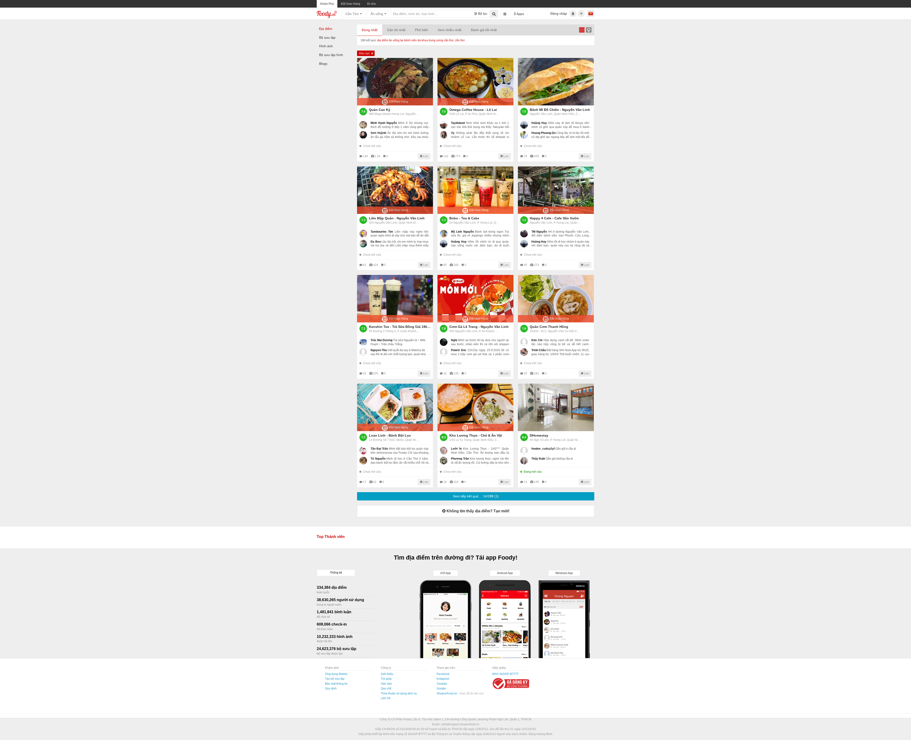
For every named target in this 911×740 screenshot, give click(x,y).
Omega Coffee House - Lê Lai (473, 110)
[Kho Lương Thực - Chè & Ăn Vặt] (475, 407)
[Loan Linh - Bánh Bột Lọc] (395, 407)
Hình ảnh (326, 46)
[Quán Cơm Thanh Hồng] (556, 298)
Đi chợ (371, 3)
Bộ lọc (482, 13)
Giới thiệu (387, 674)
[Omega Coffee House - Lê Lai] (475, 81)
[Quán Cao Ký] (395, 81)
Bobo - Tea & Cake (464, 218)
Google (441, 688)
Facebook (443, 674)
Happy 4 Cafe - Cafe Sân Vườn (554, 218)
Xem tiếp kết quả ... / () (476, 496)
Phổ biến (421, 30)
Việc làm (386, 683)
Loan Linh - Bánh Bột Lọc (390, 435)
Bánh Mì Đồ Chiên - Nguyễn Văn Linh (560, 110)
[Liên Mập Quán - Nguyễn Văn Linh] (395, 190)
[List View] (582, 30)
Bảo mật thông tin (336, 683)
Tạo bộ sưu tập (334, 678)
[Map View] (588, 30)
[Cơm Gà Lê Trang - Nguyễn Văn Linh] (475, 298)
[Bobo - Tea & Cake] (475, 190)
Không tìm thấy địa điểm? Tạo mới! (477, 511)
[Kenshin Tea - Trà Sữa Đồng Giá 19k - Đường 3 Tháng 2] (395, 298)
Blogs (323, 64)
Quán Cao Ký (379, 110)
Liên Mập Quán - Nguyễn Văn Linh (397, 218)
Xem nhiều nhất (449, 30)
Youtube (442, 683)
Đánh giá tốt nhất (484, 30)
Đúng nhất (369, 30)
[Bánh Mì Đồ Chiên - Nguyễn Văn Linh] (556, 81)
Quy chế (386, 688)
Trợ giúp (386, 678)
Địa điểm (325, 29)
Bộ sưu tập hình (331, 55)
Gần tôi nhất (396, 30)
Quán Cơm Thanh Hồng (549, 327)
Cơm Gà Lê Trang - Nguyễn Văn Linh (479, 327)
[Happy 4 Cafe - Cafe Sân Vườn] (556, 190)
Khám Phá (327, 3)
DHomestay (539, 435)
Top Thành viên (331, 537)
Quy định (331, 688)
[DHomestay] (556, 407)
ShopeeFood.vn (447, 693)
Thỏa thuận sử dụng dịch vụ (399, 693)
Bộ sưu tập (327, 37)
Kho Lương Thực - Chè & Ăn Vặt (475, 435)
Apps (520, 14)
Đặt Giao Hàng (350, 3)
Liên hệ (385, 698)
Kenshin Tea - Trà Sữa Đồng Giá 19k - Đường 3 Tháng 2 (400, 327)
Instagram (443, 678)
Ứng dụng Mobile (336, 674)
